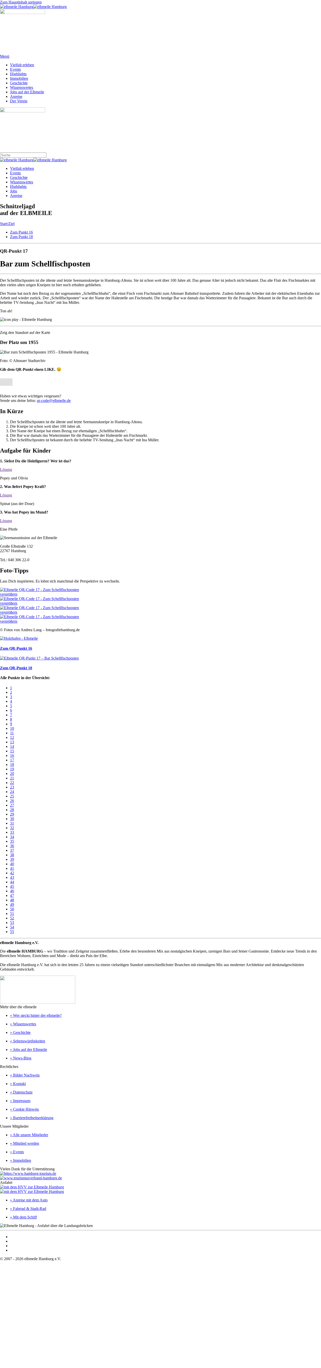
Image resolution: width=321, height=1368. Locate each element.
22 (12, 782)
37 (12, 850)
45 (12, 886)
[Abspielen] (26, 319)
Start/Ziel (7, 224)
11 (12, 733)
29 (12, 814)
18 (12, 764)
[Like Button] (6, 382)
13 (12, 742)
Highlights (18, 74)
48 (12, 900)
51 (12, 913)
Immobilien (19, 78)
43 (12, 877)
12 (12, 737)
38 (12, 855)
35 (12, 841)
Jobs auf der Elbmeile (27, 92)
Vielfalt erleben (22, 65)
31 (12, 823)
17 (12, 760)
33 (12, 832)
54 (12, 927)
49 (12, 904)
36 (12, 846)
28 (12, 810)
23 (12, 787)
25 (12, 796)
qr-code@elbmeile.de (54, 400)
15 (12, 751)
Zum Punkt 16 (21, 232)
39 (12, 859)
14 (12, 746)
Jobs (13, 191)
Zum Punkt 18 (21, 237)
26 (12, 801)
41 (12, 868)
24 (12, 791)
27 (12, 805)
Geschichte (19, 83)
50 (12, 909)
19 (12, 769)
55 (12, 931)
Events (15, 69)
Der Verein (18, 101)
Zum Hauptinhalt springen (21, 2)
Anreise (16, 96)
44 (12, 882)
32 (12, 828)
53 (12, 922)
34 (12, 837)
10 (12, 728)
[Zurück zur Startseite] (33, 7)
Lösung (6, 469)
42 (12, 873)
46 (12, 891)
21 (12, 778)
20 (12, 773)
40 (12, 864)
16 (12, 755)
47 (12, 895)
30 (12, 819)
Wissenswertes (21, 87)
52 (12, 918)
